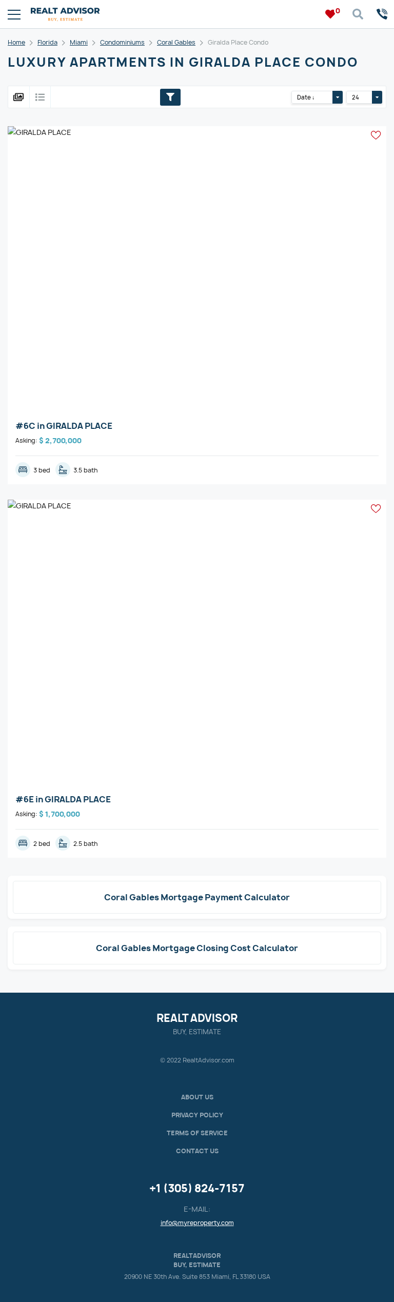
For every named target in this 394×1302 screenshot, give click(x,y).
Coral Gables (176, 42)
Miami (79, 42)
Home (16, 42)
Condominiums (122, 42)
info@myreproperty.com (197, 1222)
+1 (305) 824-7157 (197, 1188)
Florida (47, 42)
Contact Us (197, 1151)
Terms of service (197, 1133)
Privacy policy (197, 1115)
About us (197, 1097)
